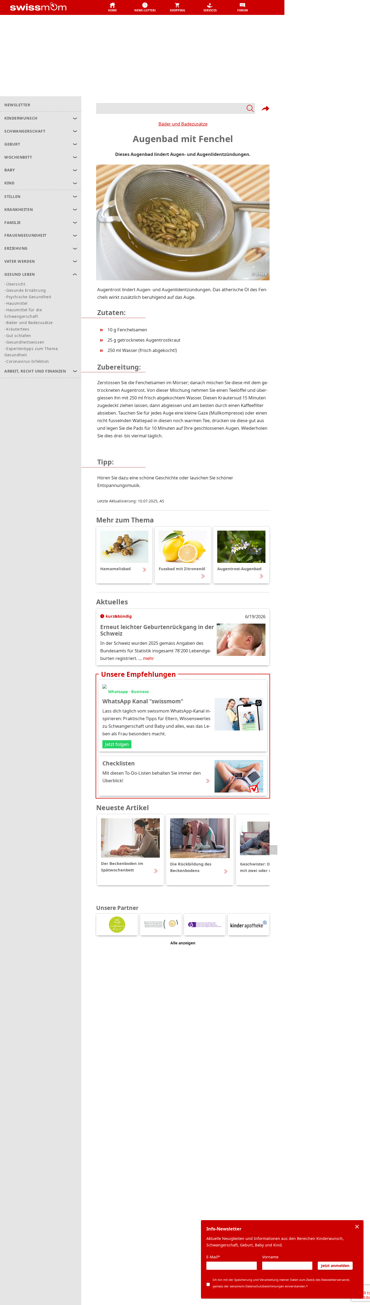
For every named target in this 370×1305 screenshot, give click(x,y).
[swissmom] (50, 7)
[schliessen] (356, 1226)
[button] (112, 7)
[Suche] (175, 108)
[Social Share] (265, 108)
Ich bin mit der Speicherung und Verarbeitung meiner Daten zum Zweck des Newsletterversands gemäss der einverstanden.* (281, 1283)
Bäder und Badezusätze (182, 124)
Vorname (270, 1256)
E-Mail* (213, 1256)
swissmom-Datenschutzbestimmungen (257, 1286)
